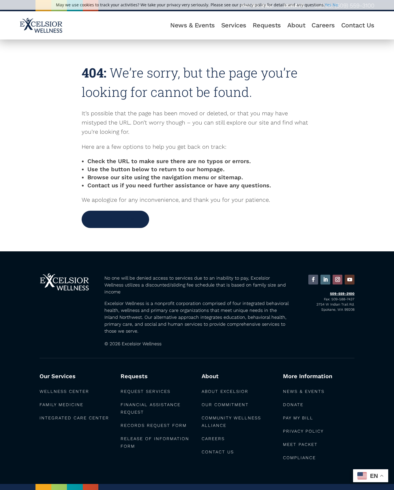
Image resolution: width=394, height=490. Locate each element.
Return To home (115, 219)
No (335, 4)
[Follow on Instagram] (337, 279)
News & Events (192, 25)
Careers (323, 25)
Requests (267, 25)
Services (233, 25)
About (296, 25)
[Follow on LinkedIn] (325, 279)
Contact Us (357, 25)
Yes (328, 4)
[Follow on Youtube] (349, 279)
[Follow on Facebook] (313, 279)
